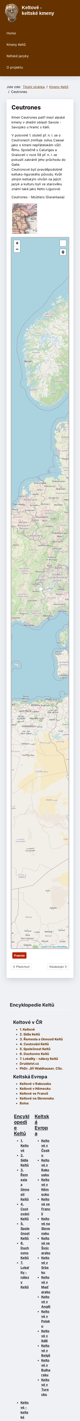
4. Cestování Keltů (34, 1044)
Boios (24, 1103)
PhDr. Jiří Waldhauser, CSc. (41, 1068)
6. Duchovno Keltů (34, 1054)
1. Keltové (27, 1029)
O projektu (15, 67)
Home (11, 33)
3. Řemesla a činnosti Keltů (41, 1039)
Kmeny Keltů (16, 44)
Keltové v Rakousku (35, 1084)
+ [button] (17, 243)
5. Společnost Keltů (35, 1049)
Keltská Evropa (42, 1125)
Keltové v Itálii (45, 1336)
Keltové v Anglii (45, 1302)
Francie (19, 955)
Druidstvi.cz (29, 1063)
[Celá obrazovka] (63, 243)
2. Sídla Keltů (30, 1034)
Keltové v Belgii (45, 1350)
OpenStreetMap (59, 946)
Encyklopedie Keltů (21, 1125)
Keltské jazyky (18, 56)
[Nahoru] (73, 1413)
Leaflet (44, 946)
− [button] (17, 249)
